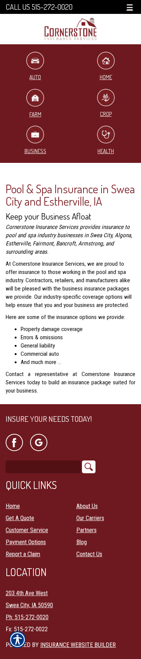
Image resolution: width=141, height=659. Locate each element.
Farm (35, 114)
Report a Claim (23, 554)
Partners (86, 530)
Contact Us (89, 554)
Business (35, 151)
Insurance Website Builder (78, 644)
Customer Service (27, 530)
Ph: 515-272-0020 (27, 617)
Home (13, 506)
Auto (35, 77)
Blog (81, 542)
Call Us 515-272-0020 (39, 7)
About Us (87, 506)
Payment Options (26, 542)
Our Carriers (90, 518)
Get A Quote (20, 518)
